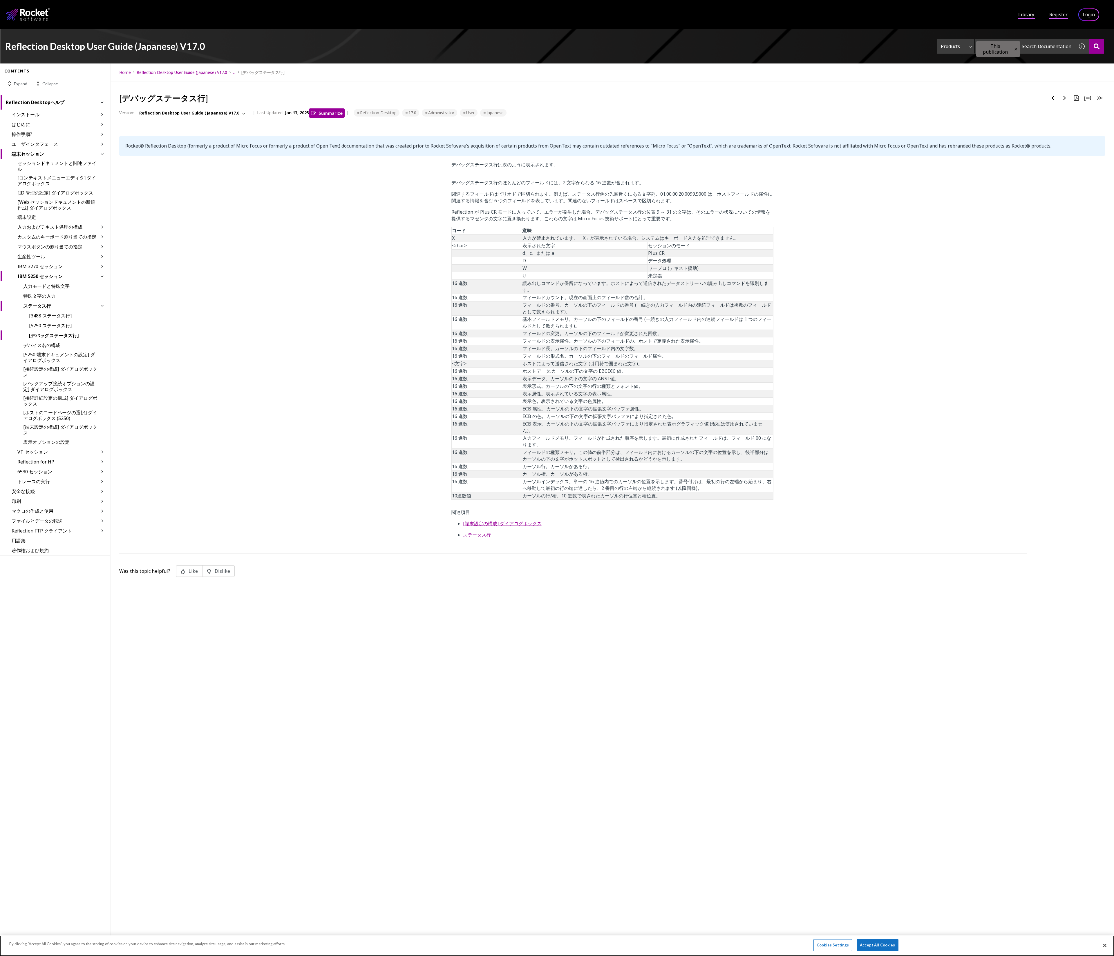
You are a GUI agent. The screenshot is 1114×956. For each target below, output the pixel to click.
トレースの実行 (33, 481)
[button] (1016, 49)
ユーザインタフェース (35, 144)
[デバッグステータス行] (54, 335)
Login (1089, 14)
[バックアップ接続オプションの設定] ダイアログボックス (59, 386)
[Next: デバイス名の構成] (1064, 98)
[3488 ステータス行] (50, 315)
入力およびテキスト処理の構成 (49, 227)
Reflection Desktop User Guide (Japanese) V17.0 (182, 72)
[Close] (1104, 945)
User (470, 112)
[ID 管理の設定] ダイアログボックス (55, 193)
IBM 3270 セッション (40, 266)
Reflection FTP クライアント (42, 531)
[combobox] (1025, 46)
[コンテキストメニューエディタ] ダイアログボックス (56, 180)
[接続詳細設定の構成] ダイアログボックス (60, 401)
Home (125, 72)
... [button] (234, 72)
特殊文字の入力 (39, 296)
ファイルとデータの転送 (37, 521)
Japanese (495, 112)
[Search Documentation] (1096, 46)
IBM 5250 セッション (40, 276)
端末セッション (28, 154)
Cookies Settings (833, 945)
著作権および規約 (30, 550)
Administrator (441, 112)
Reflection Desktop (378, 112)
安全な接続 (23, 491)
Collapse (50, 83)
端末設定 (26, 217)
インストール (25, 114)
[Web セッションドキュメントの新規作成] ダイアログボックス (56, 205)
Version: (126, 112)
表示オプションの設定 (46, 442)
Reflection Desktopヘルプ (35, 102)
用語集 (19, 540)
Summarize (331, 113)
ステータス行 (37, 306)
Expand (20, 83)
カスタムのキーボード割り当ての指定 (56, 237)
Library (1026, 14)
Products (950, 46)
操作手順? (22, 134)
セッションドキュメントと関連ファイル (56, 166)
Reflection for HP (35, 462)
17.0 (412, 112)
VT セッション (32, 452)
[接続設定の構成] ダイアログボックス (60, 372)
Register (1058, 14)
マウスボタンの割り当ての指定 (49, 246)
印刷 (16, 501)
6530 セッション (34, 471)
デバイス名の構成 (41, 345)
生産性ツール (31, 256)
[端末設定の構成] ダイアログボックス (60, 430)
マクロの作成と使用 (32, 511)
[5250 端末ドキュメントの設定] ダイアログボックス (59, 357)
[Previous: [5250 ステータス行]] (1053, 98)
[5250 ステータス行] (50, 325)
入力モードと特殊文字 (46, 286)
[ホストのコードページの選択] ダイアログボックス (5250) (60, 415)
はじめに (21, 124)
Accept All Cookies (877, 945)
